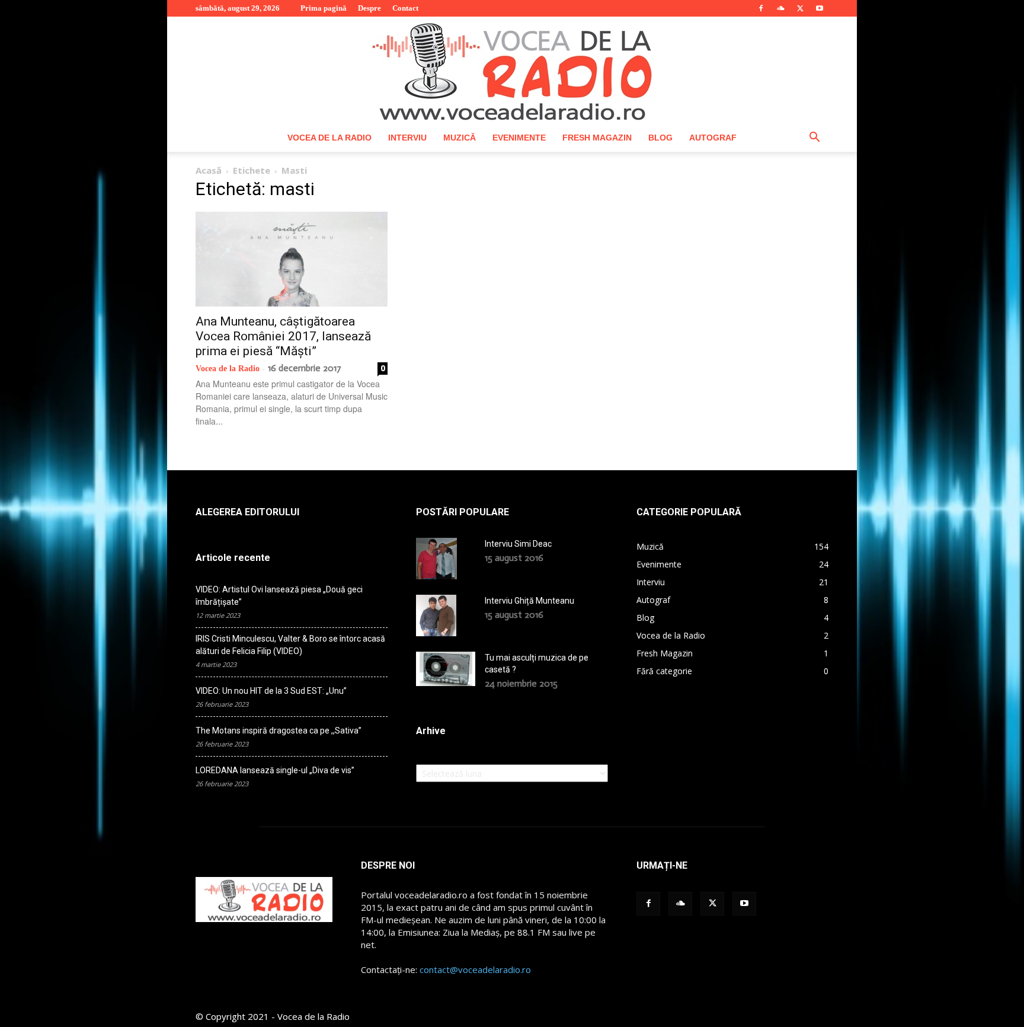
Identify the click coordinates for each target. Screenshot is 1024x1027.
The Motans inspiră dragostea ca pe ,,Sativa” (278, 730)
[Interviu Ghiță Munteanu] (436, 615)
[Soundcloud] (780, 8)
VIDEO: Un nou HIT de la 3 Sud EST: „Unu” (271, 691)
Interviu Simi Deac (518, 543)
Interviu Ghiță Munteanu (529, 600)
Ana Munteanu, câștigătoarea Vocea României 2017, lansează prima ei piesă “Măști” (283, 336)
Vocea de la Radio (329, 137)
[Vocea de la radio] (512, 70)
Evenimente (519, 137)
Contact (405, 8)
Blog (660, 137)
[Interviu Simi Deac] (436, 558)
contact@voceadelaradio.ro (475, 969)
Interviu (407, 137)
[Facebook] (761, 8)
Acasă (209, 170)
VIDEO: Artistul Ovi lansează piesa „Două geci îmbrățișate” (279, 596)
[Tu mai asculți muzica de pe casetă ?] (445, 669)
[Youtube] (819, 8)
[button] (814, 138)
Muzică (459, 137)
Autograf (713, 137)
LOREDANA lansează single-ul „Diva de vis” (275, 770)
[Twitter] (800, 8)
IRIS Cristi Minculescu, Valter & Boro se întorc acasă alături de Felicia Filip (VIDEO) (290, 645)
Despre (369, 8)
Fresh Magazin (597, 137)
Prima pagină (323, 8)
